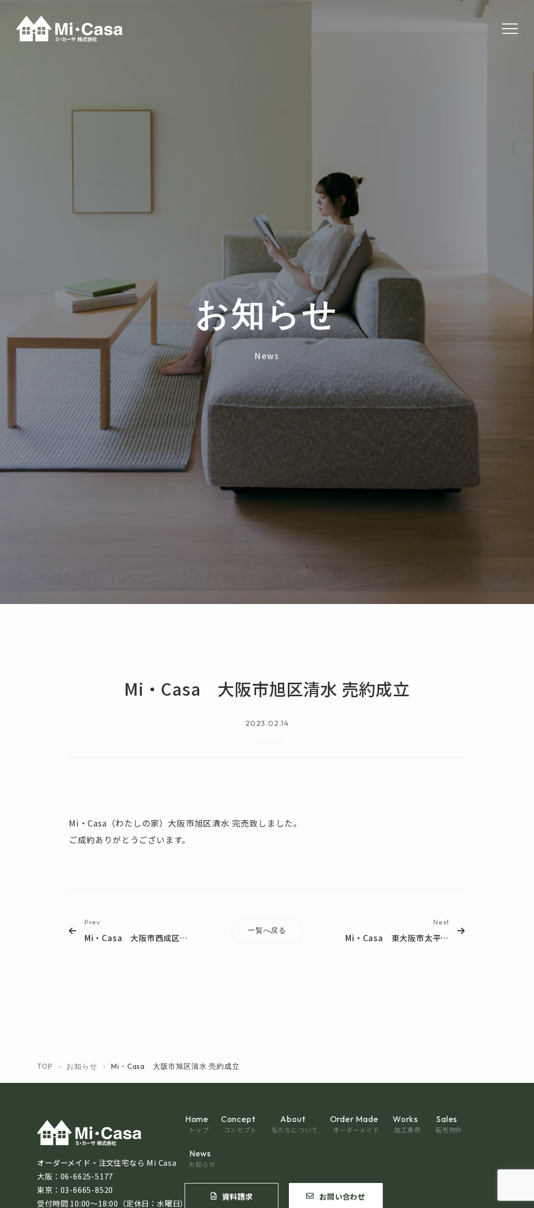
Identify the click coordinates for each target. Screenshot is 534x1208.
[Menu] (510, 28)
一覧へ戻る (267, 930)
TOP (44, 1066)
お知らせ (81, 1066)
